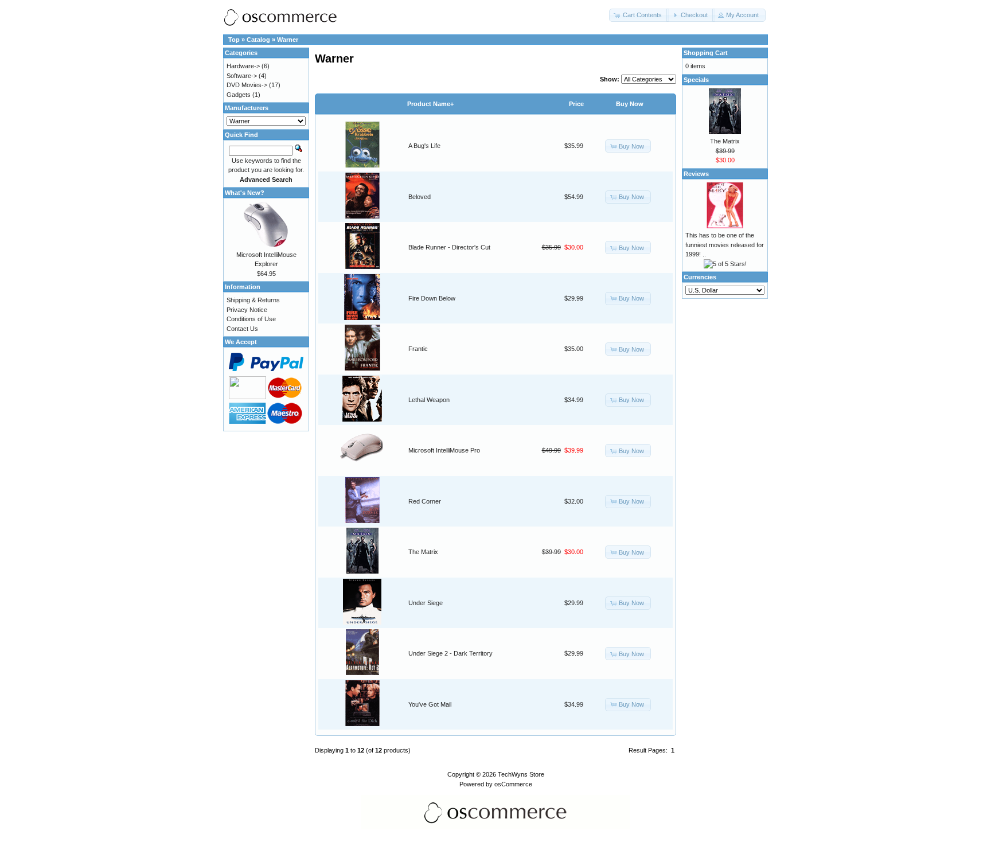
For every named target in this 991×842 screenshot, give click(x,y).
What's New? (244, 192)
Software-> (242, 75)
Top (234, 39)
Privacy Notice (247, 309)
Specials (696, 79)
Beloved (419, 196)
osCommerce (513, 784)
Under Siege (425, 602)
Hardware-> (243, 66)
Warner (287, 39)
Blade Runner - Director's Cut (449, 247)
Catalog (258, 39)
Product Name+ (430, 103)
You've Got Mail (429, 704)
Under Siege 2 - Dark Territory (450, 653)
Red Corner (424, 501)
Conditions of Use (251, 318)
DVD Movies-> (247, 84)
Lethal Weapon (429, 399)
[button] (639, 15)
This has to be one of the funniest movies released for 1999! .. (724, 245)
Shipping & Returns (253, 300)
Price (576, 103)
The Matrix (423, 551)
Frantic (418, 348)
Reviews (696, 173)
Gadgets (239, 94)
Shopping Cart (706, 52)
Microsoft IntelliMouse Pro (444, 450)
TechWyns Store (521, 774)
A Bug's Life (424, 145)
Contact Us (242, 328)
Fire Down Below (431, 298)
